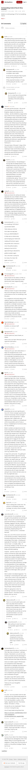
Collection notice (22, 759)
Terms (15, 759)
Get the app (21, 763)
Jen (5, 36)
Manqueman (9, 69)
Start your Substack (10, 763)
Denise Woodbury (9, 347)
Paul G (8, 502)
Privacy (11, 759)
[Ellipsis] (26, 36)
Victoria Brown (8, 222)
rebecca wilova (10, 600)
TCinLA (6, 106)
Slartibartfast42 (8, 648)
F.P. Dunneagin (8, 274)
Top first (24, 23)
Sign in (25, 2)
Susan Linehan (8, 722)
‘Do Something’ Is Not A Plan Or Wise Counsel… (12, 8)
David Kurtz (4, 11)
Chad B (6, 409)
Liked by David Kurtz (10, 193)
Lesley (6, 191)
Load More (4, 751)
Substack (6, 767)
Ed (5, 690)
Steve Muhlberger (9, 322)
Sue (5, 735)
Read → (3, 18)
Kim (7, 159)
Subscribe (19, 2)
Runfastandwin (10, 266)
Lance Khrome (8, 514)
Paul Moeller (7, 287)
